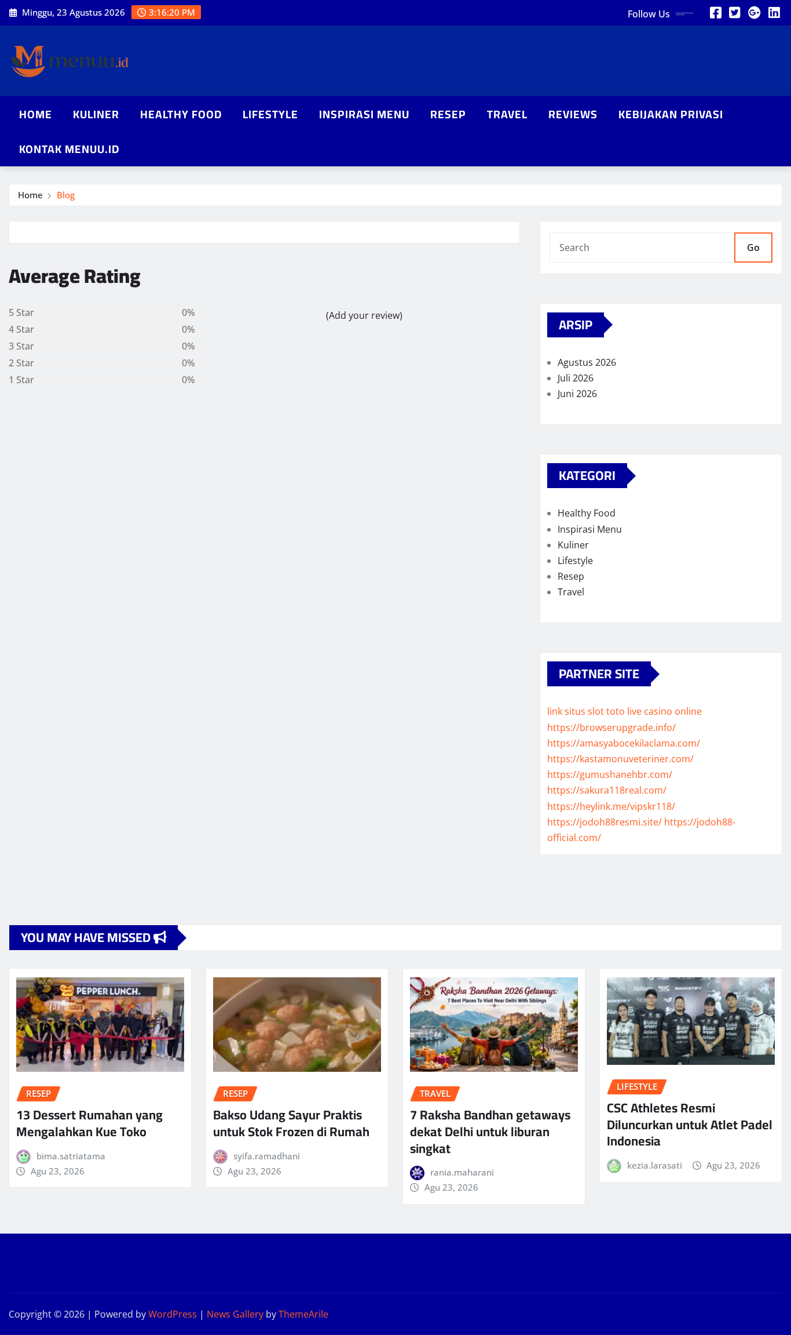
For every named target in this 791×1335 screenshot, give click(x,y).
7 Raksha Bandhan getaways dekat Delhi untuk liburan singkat (490, 1131)
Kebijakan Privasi (670, 114)
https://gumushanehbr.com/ (609, 774)
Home (35, 114)
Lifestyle (270, 114)
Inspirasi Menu (364, 114)
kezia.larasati (654, 1165)
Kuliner (96, 114)
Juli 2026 (576, 378)
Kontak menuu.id (69, 149)
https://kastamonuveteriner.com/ (620, 758)
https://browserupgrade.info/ (611, 727)
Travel (507, 114)
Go (753, 247)
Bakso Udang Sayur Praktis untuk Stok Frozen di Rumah (291, 1123)
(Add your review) (364, 315)
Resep (448, 114)
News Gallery (235, 1314)
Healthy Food (181, 114)
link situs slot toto (586, 711)
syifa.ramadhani (266, 1156)
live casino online (664, 711)
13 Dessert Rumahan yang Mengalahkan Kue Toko (89, 1123)
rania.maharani (462, 1172)
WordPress (172, 1314)
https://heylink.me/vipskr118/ (611, 806)
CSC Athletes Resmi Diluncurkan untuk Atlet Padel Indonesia (689, 1124)
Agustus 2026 (587, 362)
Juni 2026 (577, 393)
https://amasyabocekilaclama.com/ (623, 743)
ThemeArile (303, 1314)
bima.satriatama (70, 1156)
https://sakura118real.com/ (607, 790)
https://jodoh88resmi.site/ (604, 822)
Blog (66, 195)
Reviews (573, 114)
